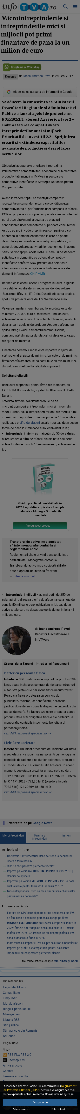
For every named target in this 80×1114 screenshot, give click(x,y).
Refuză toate (58, 1109)
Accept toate (40, 1102)
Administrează (21, 1109)
